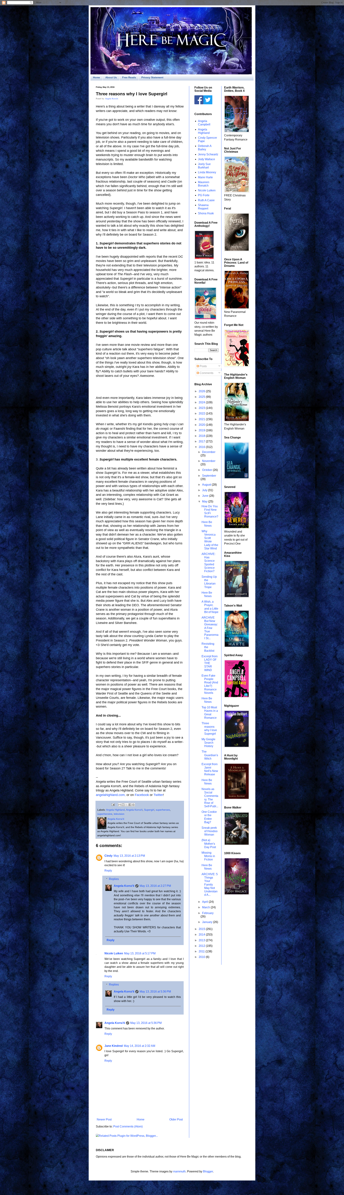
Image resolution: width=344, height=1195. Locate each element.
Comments (206, 373)
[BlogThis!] (123, 805)
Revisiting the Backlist (208, 647)
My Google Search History (208, 743)
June (205, 495)
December (208, 452)
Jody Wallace (206, 159)
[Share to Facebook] (130, 805)
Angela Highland (115, 809)
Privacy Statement (152, 77)
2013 (202, 940)
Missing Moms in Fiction (208, 856)
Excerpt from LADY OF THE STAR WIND (210, 663)
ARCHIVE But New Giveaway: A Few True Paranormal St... (210, 628)
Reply (108, 870)
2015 (202, 929)
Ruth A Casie (206, 200)
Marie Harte (205, 177)
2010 (202, 956)
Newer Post (104, 1119)
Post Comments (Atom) (128, 1126)
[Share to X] (126, 805)
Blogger (208, 1171)
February (208, 913)
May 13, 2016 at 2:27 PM (155, 885)
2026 (202, 391)
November (208, 460)
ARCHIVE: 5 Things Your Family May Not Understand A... (210, 884)
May (205, 501)
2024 (202, 402)
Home (96, 77)
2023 (202, 407)
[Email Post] (112, 804)
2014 (202, 934)
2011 (202, 951)
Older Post (176, 1119)
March (206, 907)
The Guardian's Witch (210, 755)
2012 (202, 945)
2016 (202, 447)
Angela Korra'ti (111, 98)
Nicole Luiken (113, 953)
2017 (202, 441)
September (209, 475)
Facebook (142, 795)
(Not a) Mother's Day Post (209, 843)
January (207, 922)
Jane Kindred (113, 1045)
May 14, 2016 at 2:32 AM (139, 1045)
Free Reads (129, 77)
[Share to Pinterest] (133, 805)
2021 (202, 419)
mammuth (179, 1171)
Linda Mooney (207, 172)
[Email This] (119, 805)
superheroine (104, 813)
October (207, 469)
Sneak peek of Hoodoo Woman (210, 831)
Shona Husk (206, 213)
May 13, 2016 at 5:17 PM (140, 953)
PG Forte (203, 195)
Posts (203, 366)
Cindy (108, 855)
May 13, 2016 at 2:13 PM (129, 855)
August (207, 484)
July (205, 490)
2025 (202, 396)
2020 (202, 424)
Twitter (158, 795)
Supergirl (149, 809)
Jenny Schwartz (208, 154)
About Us (111, 77)
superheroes (163, 809)
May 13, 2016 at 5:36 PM (155, 991)
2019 (202, 430)
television (119, 813)
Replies (114, 879)
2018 (202, 435)
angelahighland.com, (111, 795)
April (205, 901)
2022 (202, 413)
